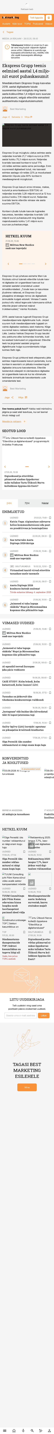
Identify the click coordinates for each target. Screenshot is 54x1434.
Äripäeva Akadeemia (12, 810)
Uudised (14, 517)
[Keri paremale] (49, 466)
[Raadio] (23, 1430)
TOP (4, 932)
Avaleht (6, 23)
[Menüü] (4, 1430)
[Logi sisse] (49, 1430)
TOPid (27, 23)
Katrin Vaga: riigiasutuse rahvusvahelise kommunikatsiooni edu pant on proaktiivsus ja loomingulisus (30, 525)
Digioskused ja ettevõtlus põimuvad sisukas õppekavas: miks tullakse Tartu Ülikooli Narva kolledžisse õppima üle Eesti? (39, 949)
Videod (48, 23)
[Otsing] (32, 1430)
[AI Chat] (41, 1430)
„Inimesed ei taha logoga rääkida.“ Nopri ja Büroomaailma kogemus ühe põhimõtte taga (28, 607)
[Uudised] (14, 1430)
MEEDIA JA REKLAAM (11, 38)
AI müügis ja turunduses (16, 814)
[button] (20, 1015)
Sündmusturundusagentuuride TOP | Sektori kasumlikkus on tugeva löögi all (11, 946)
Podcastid (38, 23)
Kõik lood (17, 23)
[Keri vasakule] (5, 466)
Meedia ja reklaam (11, 421)
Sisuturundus (22, 566)
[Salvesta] (50, 517)
